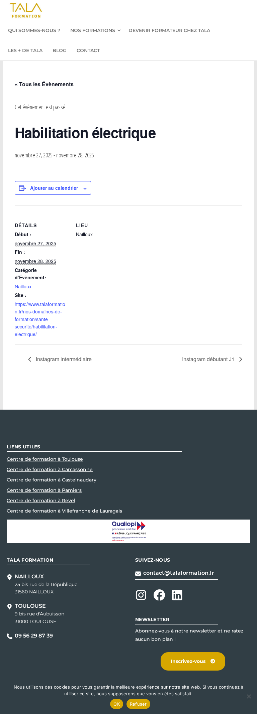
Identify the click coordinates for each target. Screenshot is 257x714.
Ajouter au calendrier (54, 187)
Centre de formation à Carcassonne (50, 469)
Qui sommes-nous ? (34, 30)
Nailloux (23, 286)
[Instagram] (141, 595)
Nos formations (92, 30)
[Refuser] (248, 696)
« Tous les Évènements (44, 84)
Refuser (138, 704)
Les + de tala (25, 50)
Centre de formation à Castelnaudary (51, 480)
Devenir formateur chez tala (169, 30)
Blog (60, 50)
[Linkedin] (177, 595)
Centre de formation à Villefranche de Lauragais (64, 511)
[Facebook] (159, 595)
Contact (88, 50)
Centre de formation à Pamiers (44, 490)
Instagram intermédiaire (63, 359)
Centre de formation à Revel (41, 500)
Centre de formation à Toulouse (45, 459)
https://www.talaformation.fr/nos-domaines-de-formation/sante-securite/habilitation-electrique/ (40, 319)
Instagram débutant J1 (209, 359)
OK (116, 704)
